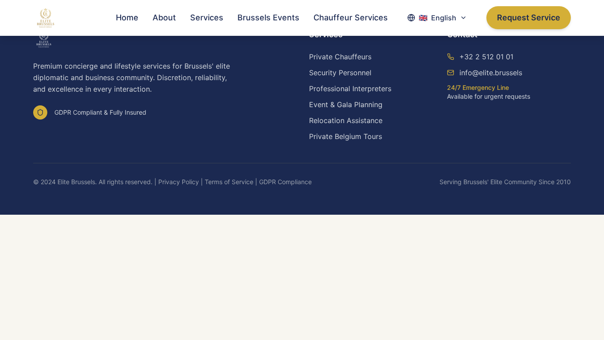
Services (206, 17)
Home (127, 17)
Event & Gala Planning (345, 104)
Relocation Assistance (345, 120)
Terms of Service (229, 181)
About (164, 17)
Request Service (528, 17)
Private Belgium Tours (345, 136)
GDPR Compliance (285, 181)
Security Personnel (340, 72)
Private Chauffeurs (340, 56)
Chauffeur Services (350, 17)
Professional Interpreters (350, 88)
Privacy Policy (178, 181)
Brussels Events (268, 17)
